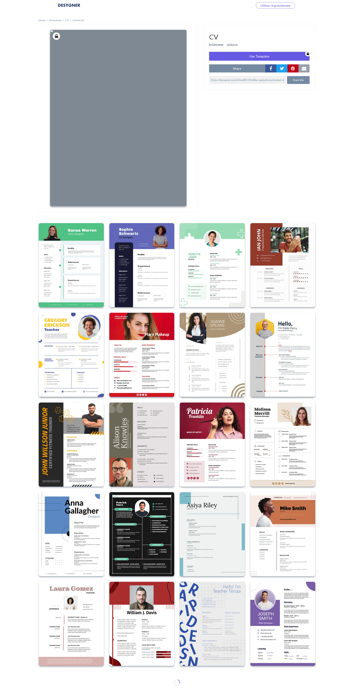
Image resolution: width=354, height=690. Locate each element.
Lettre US (78, 20)
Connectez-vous (239, 5)
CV (67, 20)
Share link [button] (298, 80)
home (42, 20)
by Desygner (216, 44)
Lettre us (232, 44)
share (237, 68)
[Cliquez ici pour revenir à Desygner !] (69, 8)
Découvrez (55, 20)
